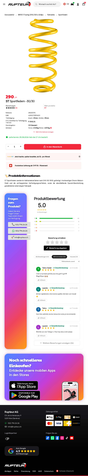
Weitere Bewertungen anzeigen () (58, 343)
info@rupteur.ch (19, 237)
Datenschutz (49, 471)
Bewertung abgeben (58, 248)
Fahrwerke (51, 15)
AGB (40, 471)
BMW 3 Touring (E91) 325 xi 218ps (30, 15)
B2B (34, 471)
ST (45, 108)
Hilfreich (42, 280)
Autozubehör (9, 15)
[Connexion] (78, 4)
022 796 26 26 (13, 423)
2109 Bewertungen (22, 454)
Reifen (16, 471)
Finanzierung (25, 471)
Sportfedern (62, 15)
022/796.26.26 (19, 224)
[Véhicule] (72, 4)
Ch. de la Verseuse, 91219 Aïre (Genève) (13, 415)
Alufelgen (8, 471)
